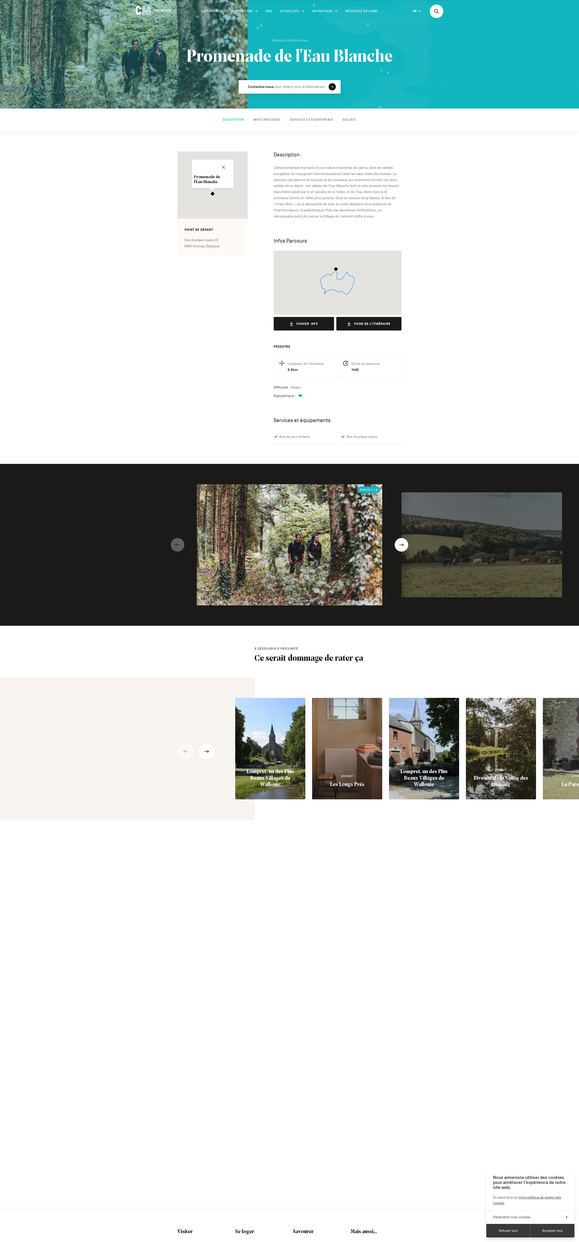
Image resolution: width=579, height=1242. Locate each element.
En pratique (322, 11)
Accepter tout (552, 1231)
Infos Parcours (267, 120)
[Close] (223, 167)
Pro (269, 11)
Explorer (209, 11)
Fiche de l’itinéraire (372, 324)
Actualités (289, 11)
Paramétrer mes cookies (511, 1217)
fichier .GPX (307, 324)
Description (233, 120)
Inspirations (242, 11)
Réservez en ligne (361, 11)
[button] (177, 545)
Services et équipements (312, 120)
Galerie (349, 120)
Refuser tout (508, 1231)
